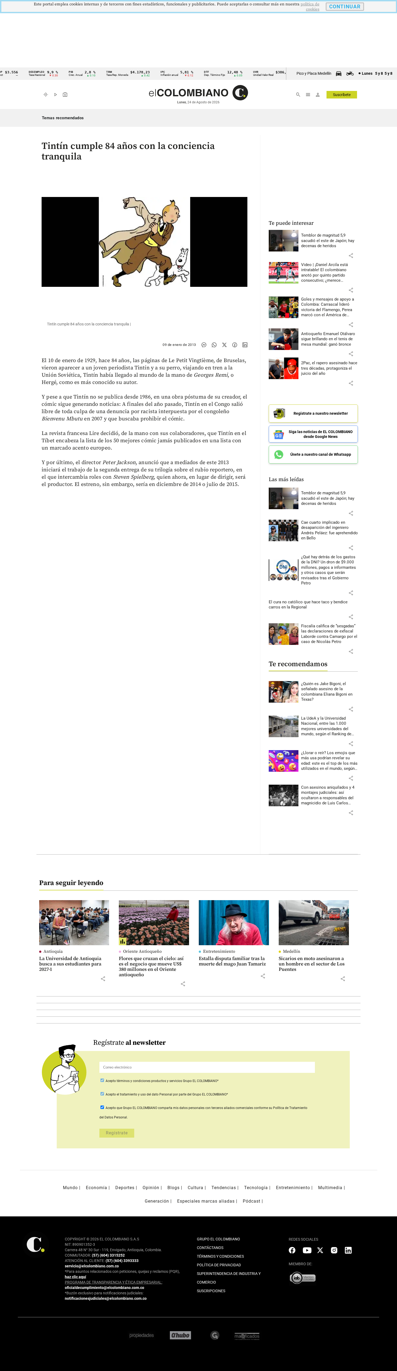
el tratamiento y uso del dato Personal (144, 1094)
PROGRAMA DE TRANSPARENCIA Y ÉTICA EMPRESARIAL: (113, 1282)
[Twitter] (224, 345)
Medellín (291, 951)
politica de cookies (310, 7)
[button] (351, 255)
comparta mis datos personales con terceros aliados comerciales (205, 1108)
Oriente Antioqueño (142, 951)
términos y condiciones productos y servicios (150, 1081)
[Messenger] (203, 344)
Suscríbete (342, 95)
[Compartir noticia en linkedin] (245, 344)
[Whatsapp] (214, 344)
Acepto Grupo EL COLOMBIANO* (161, 1081)
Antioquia (53, 951)
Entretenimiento (219, 951)
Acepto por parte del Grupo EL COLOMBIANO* (166, 1094)
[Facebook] (234, 344)
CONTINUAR (345, 7)
